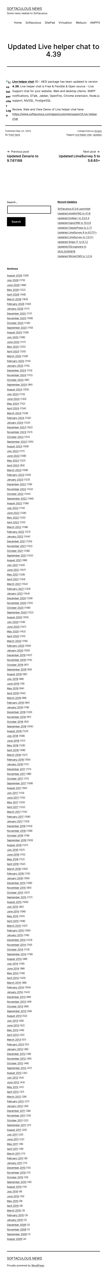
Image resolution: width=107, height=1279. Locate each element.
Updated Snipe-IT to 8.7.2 (73, 241)
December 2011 (16, 1110)
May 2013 (12, 1030)
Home (18, 22)
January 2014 (15, 992)
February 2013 (15, 1044)
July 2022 (13, 508)
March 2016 (14, 868)
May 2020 (13, 631)
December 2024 (16, 370)
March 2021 (14, 584)
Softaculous (33, 22)
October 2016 (15, 835)
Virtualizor (65, 22)
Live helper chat (23, 81)
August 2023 (14, 446)
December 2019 (16, 655)
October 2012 (15, 1063)
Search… (12, 202)
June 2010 (13, 1196)
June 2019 (13, 683)
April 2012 (13, 1091)
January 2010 (15, 1219)
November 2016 (16, 830)
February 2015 (15, 930)
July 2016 (12, 849)
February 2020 (15, 645)
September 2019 (16, 669)
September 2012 (16, 1068)
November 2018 (16, 717)
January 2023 (15, 479)
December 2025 (16, 313)
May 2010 (12, 1201)
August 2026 (14, 275)
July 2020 (13, 622)
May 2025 (13, 346)
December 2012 (16, 1053)
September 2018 (16, 726)
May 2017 (12, 802)
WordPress (37, 1265)
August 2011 (14, 1129)
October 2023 (15, 436)
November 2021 (16, 546)
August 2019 (14, 674)
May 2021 (12, 574)
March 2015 (14, 925)
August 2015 (14, 902)
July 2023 (13, 451)
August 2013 (14, 1015)
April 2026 (13, 294)
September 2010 (16, 1182)
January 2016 (15, 878)
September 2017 (16, 783)
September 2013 (16, 1011)
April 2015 (13, 921)
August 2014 (14, 958)
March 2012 (14, 1096)
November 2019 (16, 659)
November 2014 (16, 944)
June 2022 (13, 512)
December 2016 (16, 826)
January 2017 (15, 821)
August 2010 (14, 1186)
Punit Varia (14, 134)
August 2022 (14, 503)
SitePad (50, 22)
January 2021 (15, 593)
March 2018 (14, 754)
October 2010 (15, 1177)
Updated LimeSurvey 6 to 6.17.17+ (77, 232)
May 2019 (12, 688)
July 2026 (13, 280)
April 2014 (13, 977)
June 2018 (13, 740)
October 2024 (15, 379)
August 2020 (14, 617)
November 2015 (16, 887)
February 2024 (15, 417)
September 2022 (17, 498)
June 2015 (13, 911)
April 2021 (13, 579)
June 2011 (13, 1139)
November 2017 (16, 773)
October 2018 (15, 721)
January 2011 (14, 1163)
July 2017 (12, 792)
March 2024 (14, 413)
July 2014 (12, 963)
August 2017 (14, 788)
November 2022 (16, 489)
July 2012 (12, 1077)
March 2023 (14, 470)
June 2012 (13, 1082)
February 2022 (15, 531)
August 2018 (14, 731)
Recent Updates (67, 201)
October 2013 (15, 1006)
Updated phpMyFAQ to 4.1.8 (74, 213)
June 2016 (13, 854)
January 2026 (15, 308)
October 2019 (15, 664)
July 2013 (12, 1020)
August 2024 (14, 389)
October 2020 (15, 607)
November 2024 (16, 375)
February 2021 (15, 588)
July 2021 (12, 565)
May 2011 (12, 1144)
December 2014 (16, 939)
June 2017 (13, 797)
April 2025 (13, 351)
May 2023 (13, 460)
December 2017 (16, 769)
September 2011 (16, 1125)
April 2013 (13, 1034)
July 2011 (12, 1134)
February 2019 (15, 702)
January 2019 (15, 707)
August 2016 (14, 845)
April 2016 (13, 864)
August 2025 (14, 332)
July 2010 (12, 1191)
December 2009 (16, 1224)
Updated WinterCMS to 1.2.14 (75, 256)
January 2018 (15, 764)
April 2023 (13, 465)
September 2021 (16, 555)
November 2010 (16, 1172)
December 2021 (16, 541)
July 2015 (12, 906)
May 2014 (13, 973)
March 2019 (14, 697)
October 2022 (15, 493)
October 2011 (15, 1120)
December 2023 (16, 427)
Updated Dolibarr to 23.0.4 (73, 218)
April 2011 (12, 1148)
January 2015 (15, 935)
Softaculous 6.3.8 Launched (74, 208)
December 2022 (16, 484)
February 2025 (15, 361)
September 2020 (17, 612)
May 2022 (13, 517)
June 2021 (13, 569)
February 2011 (15, 1158)
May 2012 (12, 1087)
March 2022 (14, 527)
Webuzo (81, 22)
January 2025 (15, 365)
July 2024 (13, 394)
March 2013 (14, 1039)
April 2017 (13, 807)
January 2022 (15, 536)
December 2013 (16, 997)
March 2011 (13, 1153)
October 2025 (15, 323)
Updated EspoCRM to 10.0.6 (74, 222)
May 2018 (12, 745)
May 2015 (12, 916)
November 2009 (16, 1229)
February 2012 (15, 1101)
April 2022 (13, 522)
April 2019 (13, 693)
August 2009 (14, 1238)
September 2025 (17, 327)
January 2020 (15, 650)
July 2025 (13, 337)
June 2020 (13, 626)
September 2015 (16, 897)
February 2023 (15, 474)
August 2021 (14, 560)
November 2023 (16, 432)
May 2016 (12, 859)
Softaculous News (24, 9)
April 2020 (13, 636)
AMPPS (95, 22)
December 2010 (16, 1167)
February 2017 (15, 816)
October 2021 (15, 550)
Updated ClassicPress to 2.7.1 (75, 227)
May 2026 (13, 289)
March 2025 (14, 356)
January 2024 (15, 422)
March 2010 (14, 1210)
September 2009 (17, 1234)
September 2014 (16, 954)
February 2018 (15, 759)
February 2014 (15, 987)
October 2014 (15, 949)
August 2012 (14, 1072)
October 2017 (15, 778)
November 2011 (16, 1115)
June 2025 (13, 342)
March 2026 (14, 299)
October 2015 (15, 892)
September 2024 (17, 384)
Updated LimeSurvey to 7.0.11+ (76, 237)
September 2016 (16, 840)
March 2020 (14, 641)
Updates (97, 134)
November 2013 (16, 1001)
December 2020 (16, 598)
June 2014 (13, 968)
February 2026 (15, 304)
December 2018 (16, 712)
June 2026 (13, 285)
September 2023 (17, 441)
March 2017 (14, 811)
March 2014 (14, 982)
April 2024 (13, 408)
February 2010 (15, 1215)
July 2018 (12, 735)
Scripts (98, 131)
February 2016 (15, 873)
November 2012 (16, 1058)
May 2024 (13, 403)
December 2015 (16, 883)
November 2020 (16, 603)
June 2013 (13, 1025)
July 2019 (12, 678)
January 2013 (15, 1049)
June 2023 (13, 455)
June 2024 (13, 398)
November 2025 (16, 318)
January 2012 (15, 1106)
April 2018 (13, 750)
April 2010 (13, 1205)
